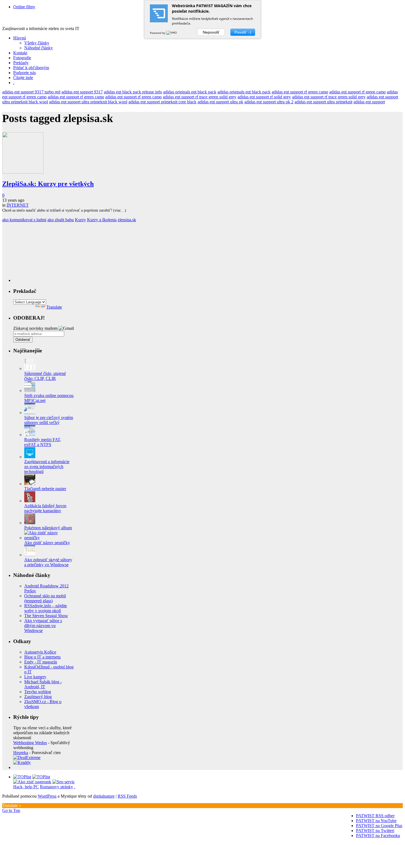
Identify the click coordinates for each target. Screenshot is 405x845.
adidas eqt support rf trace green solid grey (199, 97)
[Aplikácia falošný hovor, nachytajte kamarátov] (29, 500)
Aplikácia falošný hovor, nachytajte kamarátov (45, 508)
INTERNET (18, 205)
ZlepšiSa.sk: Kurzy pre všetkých (48, 183)
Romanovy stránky (56, 786)
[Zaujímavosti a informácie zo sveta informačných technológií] (29, 456)
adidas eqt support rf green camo (300, 92)
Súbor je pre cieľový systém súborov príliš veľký (48, 420)
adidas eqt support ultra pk (220, 101)
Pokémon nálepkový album (48, 527)
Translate (54, 307)
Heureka (20, 752)
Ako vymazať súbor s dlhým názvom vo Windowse (43, 625)
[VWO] (172, 33)
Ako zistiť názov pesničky (47, 542)
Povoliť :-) (242, 32)
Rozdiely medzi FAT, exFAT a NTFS (42, 442)
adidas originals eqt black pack (189, 92)
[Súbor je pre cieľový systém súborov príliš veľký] (29, 412)
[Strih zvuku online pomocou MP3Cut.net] (29, 390)
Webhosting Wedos (30, 742)
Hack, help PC (26, 786)
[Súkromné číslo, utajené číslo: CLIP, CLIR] (29, 368)
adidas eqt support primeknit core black (162, 101)
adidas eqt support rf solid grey (264, 97)
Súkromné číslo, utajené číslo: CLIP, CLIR (45, 376)
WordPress (47, 796)
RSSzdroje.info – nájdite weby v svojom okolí (45, 608)
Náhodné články (38, 47)
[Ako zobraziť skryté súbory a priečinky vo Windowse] (29, 554)
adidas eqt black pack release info (133, 92)
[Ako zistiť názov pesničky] (49, 537)
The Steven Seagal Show (46, 615)
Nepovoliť (211, 32)
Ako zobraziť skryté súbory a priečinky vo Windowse (48, 562)
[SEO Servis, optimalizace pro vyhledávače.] (63, 781)
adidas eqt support (369, 101)
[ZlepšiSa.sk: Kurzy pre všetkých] (23, 172)
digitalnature (104, 796)
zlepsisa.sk (127, 219)
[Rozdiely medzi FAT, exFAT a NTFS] (29, 434)
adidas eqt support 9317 (82, 92)
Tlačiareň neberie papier (45, 488)
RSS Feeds (127, 796)
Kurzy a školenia (102, 219)
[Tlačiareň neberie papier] (29, 483)
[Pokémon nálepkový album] (29, 522)
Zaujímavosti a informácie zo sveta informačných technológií (46, 466)
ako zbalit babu (60, 219)
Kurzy (80, 219)
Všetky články (36, 43)
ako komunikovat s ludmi (24, 219)
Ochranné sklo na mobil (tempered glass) (45, 598)
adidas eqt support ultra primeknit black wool (88, 101)
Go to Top (11, 810)
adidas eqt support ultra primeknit (323, 101)
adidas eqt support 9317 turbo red (31, 92)
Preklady (21, 62)
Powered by (158, 33)
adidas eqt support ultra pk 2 (268, 101)
